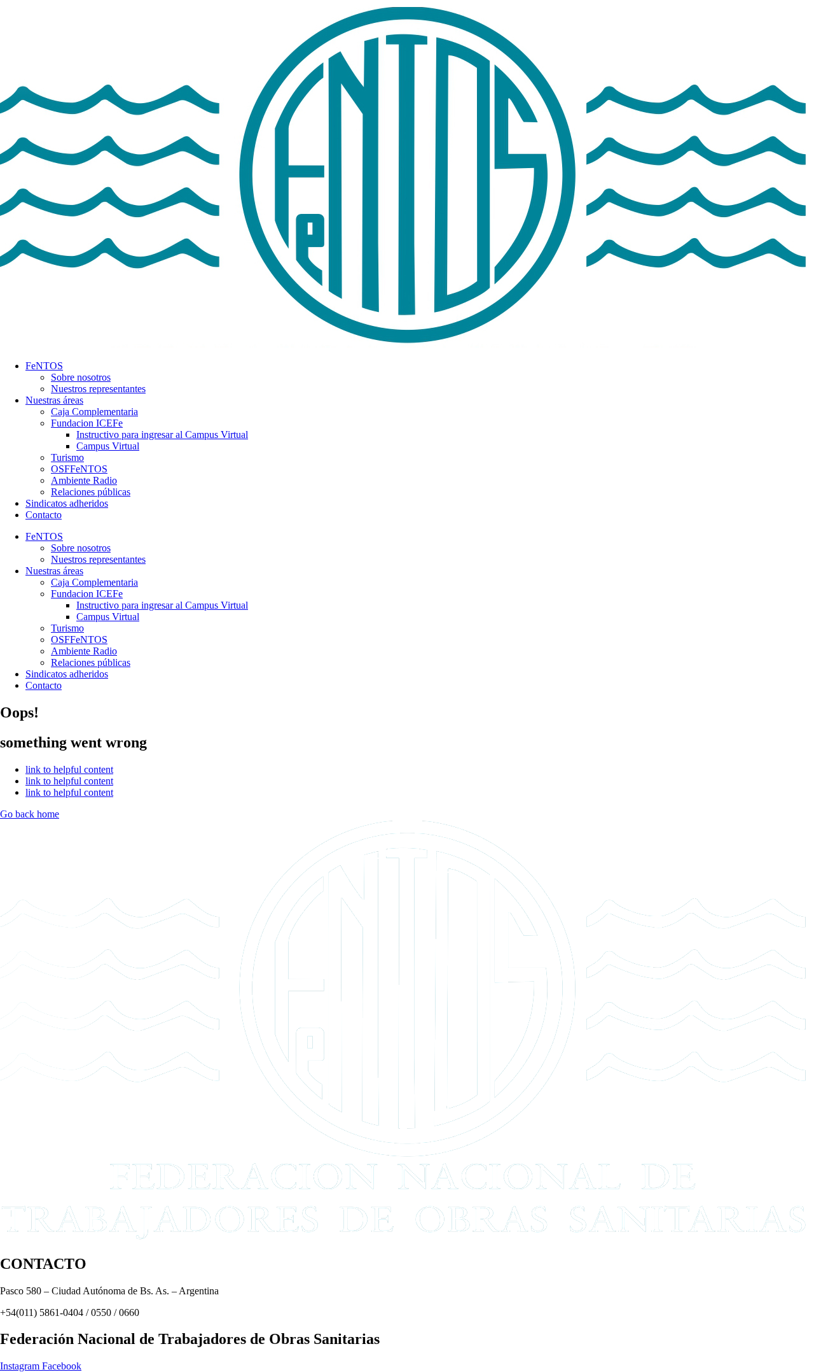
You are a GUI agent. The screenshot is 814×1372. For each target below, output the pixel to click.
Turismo (67, 457)
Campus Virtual (107, 446)
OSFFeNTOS (79, 468)
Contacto (43, 514)
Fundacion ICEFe (87, 423)
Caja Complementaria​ (94, 411)
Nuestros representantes (98, 388)
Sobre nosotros (81, 377)
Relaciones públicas (90, 491)
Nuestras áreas (54, 400)
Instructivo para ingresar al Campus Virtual (162, 434)
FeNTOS (44, 365)
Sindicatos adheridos (66, 503)
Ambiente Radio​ (84, 480)
